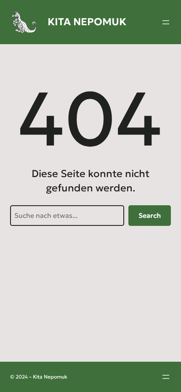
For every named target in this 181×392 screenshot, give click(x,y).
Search (149, 215)
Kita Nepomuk (87, 22)
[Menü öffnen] (166, 22)
